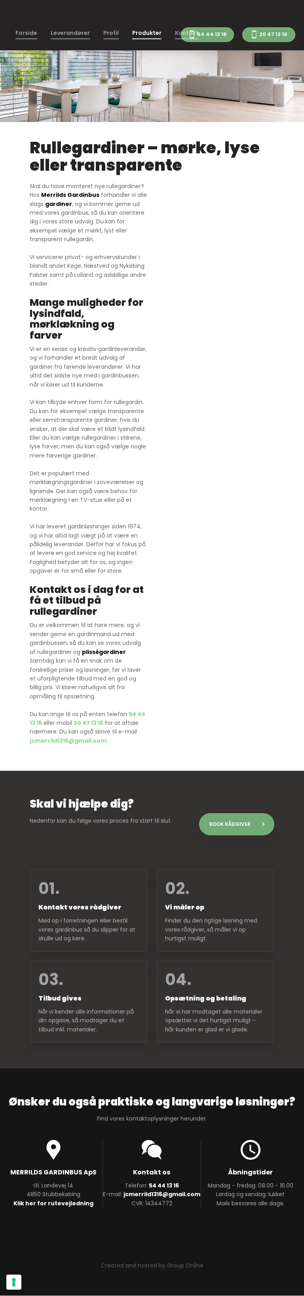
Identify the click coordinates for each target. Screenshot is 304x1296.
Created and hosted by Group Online (152, 1265)
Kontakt (187, 33)
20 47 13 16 (88, 723)
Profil (111, 33)
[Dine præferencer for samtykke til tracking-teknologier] (13, 1282)
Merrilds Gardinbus (70, 195)
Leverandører (70, 33)
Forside (26, 33)
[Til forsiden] (152, 13)
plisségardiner (104, 652)
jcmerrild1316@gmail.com (68, 741)
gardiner (58, 204)
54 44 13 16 (164, 1185)
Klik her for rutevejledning (53, 1203)
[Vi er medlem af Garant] (151, 1235)
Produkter (147, 33)
